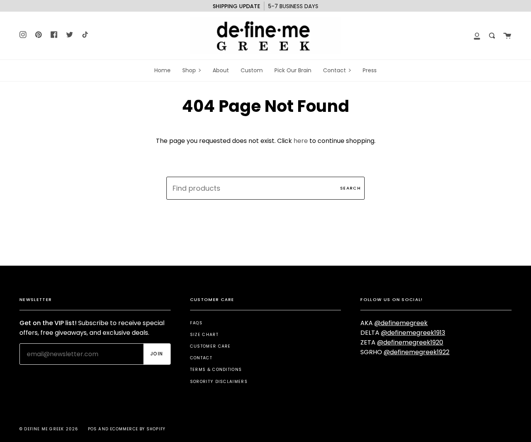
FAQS (196, 323)
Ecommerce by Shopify (137, 429)
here (300, 140)
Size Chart (204, 335)
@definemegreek (401, 322)
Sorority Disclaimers (219, 382)
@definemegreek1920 (410, 342)
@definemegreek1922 (416, 352)
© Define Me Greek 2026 (48, 429)
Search (350, 188)
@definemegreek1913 (413, 332)
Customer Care (210, 346)
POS (92, 429)
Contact (201, 358)
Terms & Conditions (216, 369)
